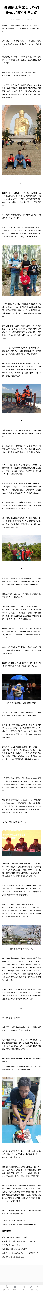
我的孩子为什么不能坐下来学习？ (14, 1257)
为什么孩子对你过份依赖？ (12, 1245)
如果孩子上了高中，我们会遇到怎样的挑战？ (18, 1241)
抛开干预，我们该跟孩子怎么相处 (14, 1237)
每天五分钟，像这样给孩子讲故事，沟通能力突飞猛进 (22, 1253)
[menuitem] (6, 1288)
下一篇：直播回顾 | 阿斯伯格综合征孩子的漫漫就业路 (22, 1224)
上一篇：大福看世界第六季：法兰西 (15, 1220)
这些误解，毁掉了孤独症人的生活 (14, 1249)
